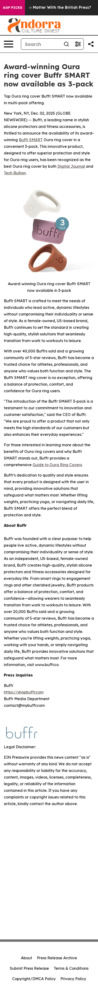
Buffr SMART (31, 139)
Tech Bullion (15, 173)
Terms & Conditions (71, 968)
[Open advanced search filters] (77, 44)
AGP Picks (12, 7)
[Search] (66, 44)
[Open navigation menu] (8, 44)
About (26, 957)
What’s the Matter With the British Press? (50, 7)
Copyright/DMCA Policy (34, 978)
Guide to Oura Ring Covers (57, 464)
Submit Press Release (29, 968)
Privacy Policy (73, 978)
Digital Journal (71, 166)
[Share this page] (91, 44)
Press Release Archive (57, 957)
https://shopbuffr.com (24, 692)
